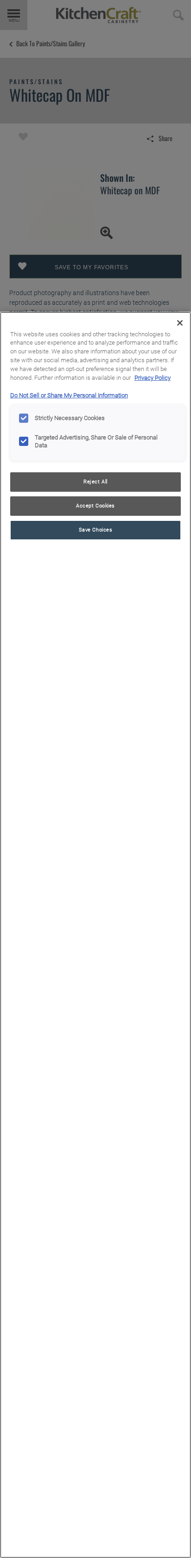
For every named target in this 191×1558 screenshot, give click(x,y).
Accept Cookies (95, 505)
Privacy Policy (152, 377)
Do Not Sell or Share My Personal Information (69, 395)
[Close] (180, 323)
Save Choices (96, 529)
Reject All (95, 481)
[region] (95, 935)
